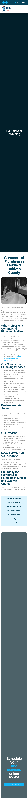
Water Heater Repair (14, 523)
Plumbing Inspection (14, 515)
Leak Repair (14, 519)
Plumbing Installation (14, 502)
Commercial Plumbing (14, 506)
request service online (17, 491)
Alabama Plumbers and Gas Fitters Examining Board (12, 358)
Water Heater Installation (14, 510)
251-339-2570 (5, 491)
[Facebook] (3, 2)
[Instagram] (6, 2)
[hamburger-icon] (24, 8)
